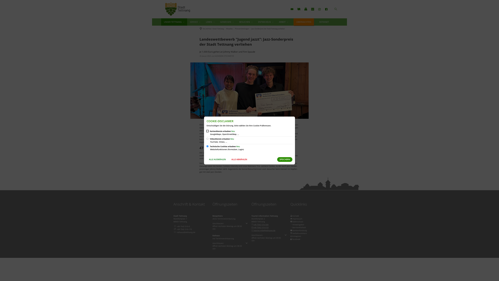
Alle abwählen (239, 159)
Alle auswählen (217, 159)
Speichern (285, 159)
